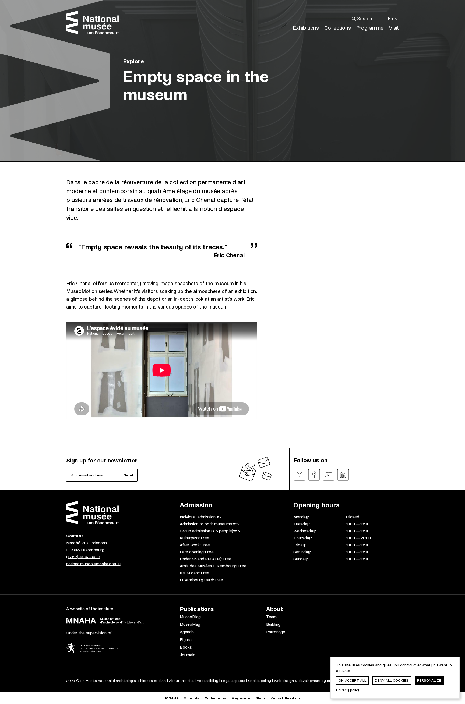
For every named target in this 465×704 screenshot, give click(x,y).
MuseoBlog (190, 616)
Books (186, 647)
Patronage (275, 631)
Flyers (186, 639)
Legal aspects (233, 681)
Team (271, 616)
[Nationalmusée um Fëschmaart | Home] (92, 22)
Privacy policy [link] (348, 690)
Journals (187, 654)
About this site (181, 681)
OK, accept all (352, 680)
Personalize (429, 680)
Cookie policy (259, 681)
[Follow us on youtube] (328, 475)
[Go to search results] (354, 19)
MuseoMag (190, 624)
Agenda (187, 631)
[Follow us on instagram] (299, 475)
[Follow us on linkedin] (343, 475)
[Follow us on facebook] (314, 475)
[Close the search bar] (382, 19)
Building (273, 624)
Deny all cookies (391, 680)
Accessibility (207, 681)
